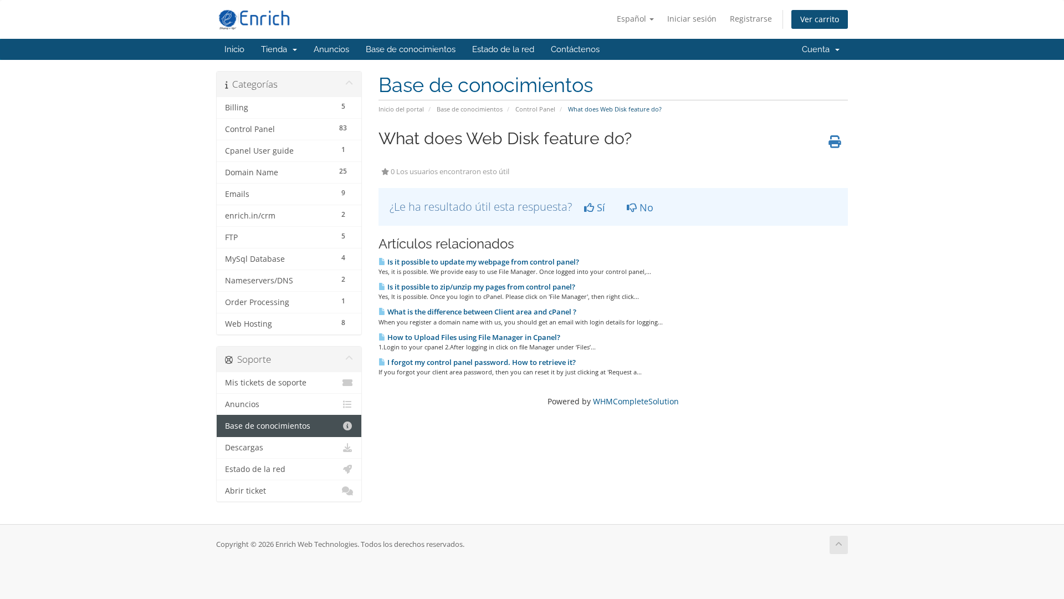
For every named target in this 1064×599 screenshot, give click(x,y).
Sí (599, 207)
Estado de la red (503, 49)
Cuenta (818, 49)
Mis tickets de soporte (265, 383)
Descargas (244, 448)
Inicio (234, 49)
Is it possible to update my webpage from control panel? (482, 262)
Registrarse (751, 18)
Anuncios (331, 49)
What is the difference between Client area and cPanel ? (481, 312)
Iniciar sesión (692, 18)
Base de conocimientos (411, 49)
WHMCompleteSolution (636, 401)
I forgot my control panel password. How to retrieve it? (481, 362)
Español (632, 18)
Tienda (276, 49)
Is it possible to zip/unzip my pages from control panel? (480, 287)
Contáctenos (575, 49)
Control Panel (535, 109)
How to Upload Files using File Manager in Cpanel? (473, 337)
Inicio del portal (401, 109)
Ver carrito (819, 19)
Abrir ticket (245, 491)
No (645, 207)
